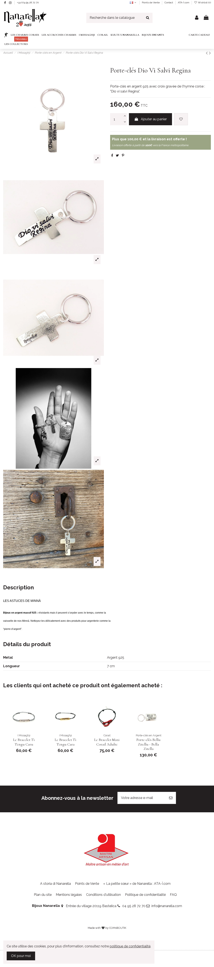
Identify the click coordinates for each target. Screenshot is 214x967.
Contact (169, 2)
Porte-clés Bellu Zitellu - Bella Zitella (148, 744)
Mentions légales (69, 895)
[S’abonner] (171, 798)
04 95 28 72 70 (133, 906)
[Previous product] (207, 53)
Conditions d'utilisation (103, 895)
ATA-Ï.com (183, 2)
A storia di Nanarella (55, 884)
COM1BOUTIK (117, 927)
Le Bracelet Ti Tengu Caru (24, 742)
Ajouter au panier (154, 119)
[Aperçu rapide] (35, 716)
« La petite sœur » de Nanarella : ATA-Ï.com (137, 884)
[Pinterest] (123, 155)
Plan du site (43, 895)
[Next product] (210, 53)
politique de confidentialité (130, 946)
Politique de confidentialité (145, 895)
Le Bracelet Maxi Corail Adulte (107, 742)
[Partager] (112, 155)
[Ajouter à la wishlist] (181, 119)
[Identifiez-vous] (197, 18)
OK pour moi (21, 956)
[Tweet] (117, 155)
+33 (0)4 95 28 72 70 (28, 2)
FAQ (173, 895)
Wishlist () (204, 2)
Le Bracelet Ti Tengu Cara (65, 742)
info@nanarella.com (167, 906)
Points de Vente (151, 2)
